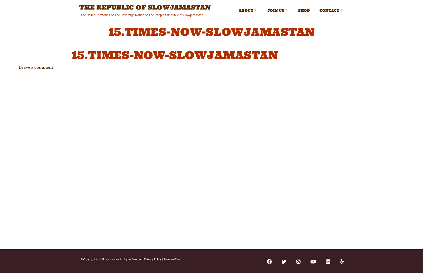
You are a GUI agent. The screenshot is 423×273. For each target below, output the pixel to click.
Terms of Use (172, 259)
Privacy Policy (152, 259)
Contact (329, 10)
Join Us (275, 10)
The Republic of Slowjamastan (145, 7)
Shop (304, 10)
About (246, 10)
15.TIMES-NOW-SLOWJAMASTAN (175, 55)
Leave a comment (36, 67)
